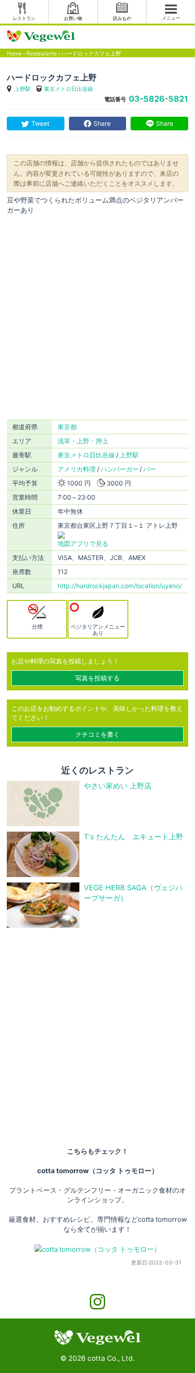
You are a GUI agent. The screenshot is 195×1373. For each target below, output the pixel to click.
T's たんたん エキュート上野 (133, 836)
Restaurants (41, 53)
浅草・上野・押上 (83, 441)
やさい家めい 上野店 (117, 785)
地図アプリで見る (83, 543)
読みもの (122, 18)
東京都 (67, 427)
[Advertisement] (97, 317)
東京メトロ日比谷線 (68, 88)
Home (14, 53)
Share (102, 123)
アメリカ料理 (77, 469)
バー (149, 469)
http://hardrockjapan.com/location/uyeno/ (120, 586)
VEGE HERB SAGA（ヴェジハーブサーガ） (133, 892)
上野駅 (23, 88)
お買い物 (73, 18)
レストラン (24, 18)
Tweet (40, 123)
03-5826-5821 (158, 99)
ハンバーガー (120, 469)
